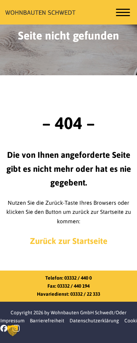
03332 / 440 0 (78, 278)
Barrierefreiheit (47, 320)
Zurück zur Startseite (68, 241)
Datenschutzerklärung (94, 320)
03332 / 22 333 (85, 294)
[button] (12, 330)
